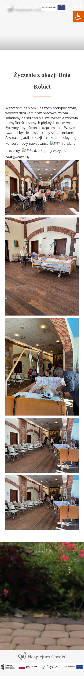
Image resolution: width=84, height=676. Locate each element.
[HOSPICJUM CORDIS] (3, 5)
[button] (78, 16)
